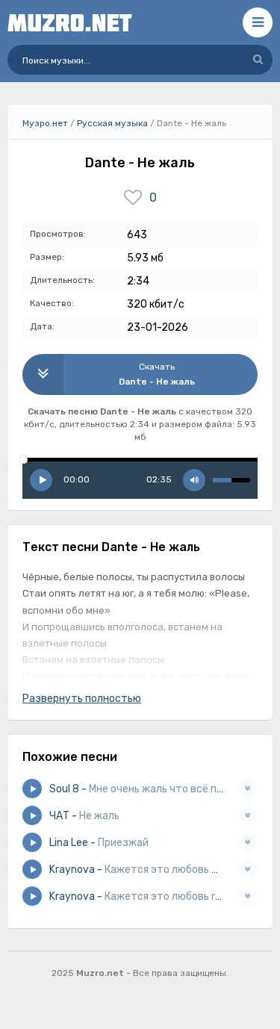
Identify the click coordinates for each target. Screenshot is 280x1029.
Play (41, 480)
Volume (194, 480)
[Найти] (258, 60)
